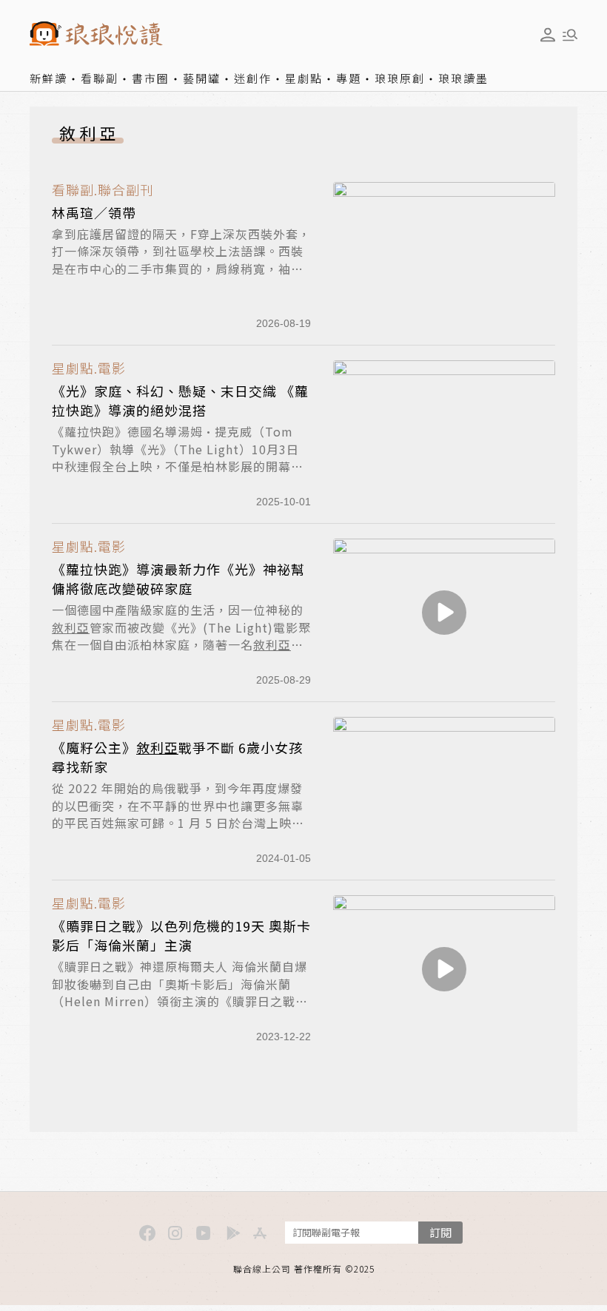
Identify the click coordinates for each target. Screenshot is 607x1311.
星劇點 (304, 78)
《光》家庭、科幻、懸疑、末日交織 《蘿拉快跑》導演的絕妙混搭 (180, 400)
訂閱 (440, 1232)
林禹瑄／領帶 (94, 212)
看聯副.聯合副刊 (103, 190)
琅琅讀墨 (463, 78)
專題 (348, 78)
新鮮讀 (48, 78)
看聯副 (99, 78)
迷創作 (253, 78)
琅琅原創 (400, 78)
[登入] (547, 34)
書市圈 (151, 78)
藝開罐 (202, 78)
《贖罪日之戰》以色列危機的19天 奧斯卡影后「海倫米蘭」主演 (181, 935)
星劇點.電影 (89, 368)
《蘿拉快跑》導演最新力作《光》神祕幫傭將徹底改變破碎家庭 (178, 578)
